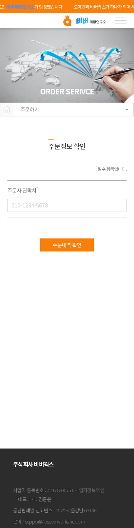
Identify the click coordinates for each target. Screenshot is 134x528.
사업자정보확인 (89, 490)
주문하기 (29, 109)
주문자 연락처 (22, 190)
